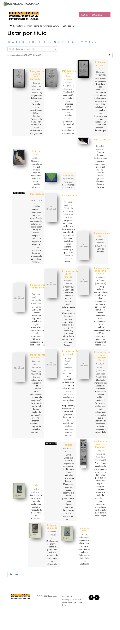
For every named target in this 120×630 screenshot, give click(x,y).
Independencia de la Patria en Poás (102, 270)
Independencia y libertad (70, 353)
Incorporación (37, 194)
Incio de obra (36, 152)
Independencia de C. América (70, 274)
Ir (55, 49)
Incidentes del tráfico (100, 64)
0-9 (8, 42)
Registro (97, 14)
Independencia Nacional (38, 356)
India (35, 485)
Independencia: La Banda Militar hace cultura (102, 356)
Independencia (70, 195)
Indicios (68, 444)
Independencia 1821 (102, 234)
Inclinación (68, 175)
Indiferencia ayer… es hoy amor (100, 444)
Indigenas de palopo (52, 526)
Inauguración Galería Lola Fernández (37, 75)
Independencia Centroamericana (39, 286)
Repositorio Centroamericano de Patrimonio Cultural (36, 25)
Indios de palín (84, 529)
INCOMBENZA (102, 139)
